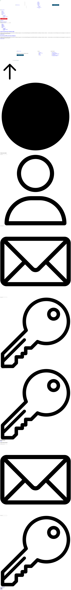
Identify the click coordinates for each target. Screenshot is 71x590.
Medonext (17, 60)
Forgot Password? (2, 587)
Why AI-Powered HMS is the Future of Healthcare (8, 35)
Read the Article (2, 34)
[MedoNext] (1, 20)
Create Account (3, 440)
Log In (2, 588)
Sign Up (1, 589)
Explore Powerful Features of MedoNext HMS (7, 31)
